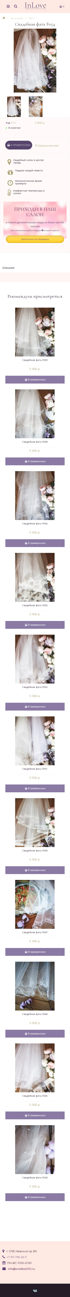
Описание (8, 267)
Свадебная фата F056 (35, 523)
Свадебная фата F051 (35, 768)
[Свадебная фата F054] (35, 60)
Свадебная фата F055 (35, 605)
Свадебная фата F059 (35, 360)
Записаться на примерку (35, 239)
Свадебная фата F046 (35, 1014)
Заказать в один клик (48, 145)
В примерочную (20, 145)
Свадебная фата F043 (35, 1177)
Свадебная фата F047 (35, 932)
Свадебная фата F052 (35, 687)
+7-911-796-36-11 (17, 1257)
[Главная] (3, 18)
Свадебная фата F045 (35, 1095)
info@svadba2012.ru (21, 1268)
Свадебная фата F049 (35, 850)
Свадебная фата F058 (35, 441)
